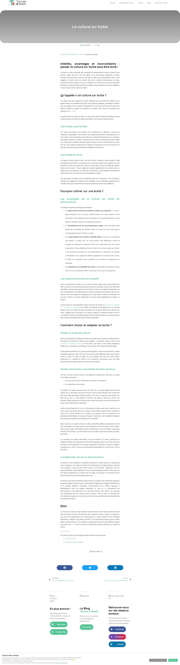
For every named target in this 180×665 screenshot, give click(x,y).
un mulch (72, 111)
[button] (59, 624)
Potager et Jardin (77, 54)
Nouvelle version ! (161, 3)
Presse (140, 3)
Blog (149, 3)
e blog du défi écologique (75, 542)
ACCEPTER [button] (173, 660)
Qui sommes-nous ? (126, 3)
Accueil (112, 3)
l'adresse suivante (61, 663)
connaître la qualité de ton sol (71, 343)
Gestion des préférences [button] (158, 660)
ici (72, 524)
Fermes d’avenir (70, 538)
